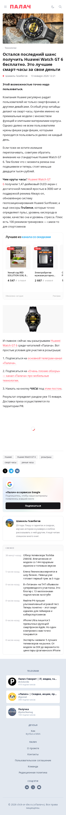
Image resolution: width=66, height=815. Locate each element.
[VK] (17, 471)
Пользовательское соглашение (33, 760)
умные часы (28, 462)
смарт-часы (10, 462)
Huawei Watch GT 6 (26, 457)
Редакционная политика (33, 772)
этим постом (53, 388)
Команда (33, 766)
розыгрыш (46, 457)
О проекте (33, 748)
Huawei (8, 457)
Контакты (33, 754)
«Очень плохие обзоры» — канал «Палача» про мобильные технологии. (31, 375)
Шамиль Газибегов (16, 75)
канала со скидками (36, 237)
